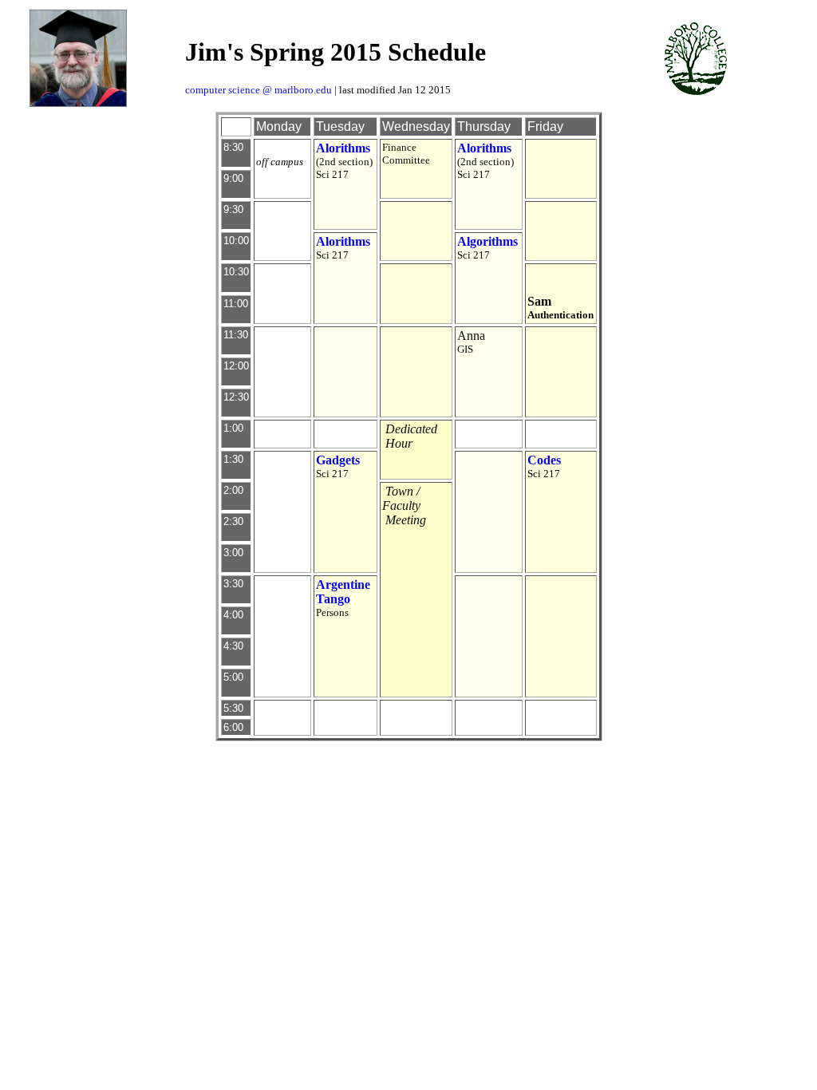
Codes (544, 460)
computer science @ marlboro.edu (258, 90)
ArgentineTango (343, 592)
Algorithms (487, 241)
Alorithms (343, 148)
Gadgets (338, 460)
